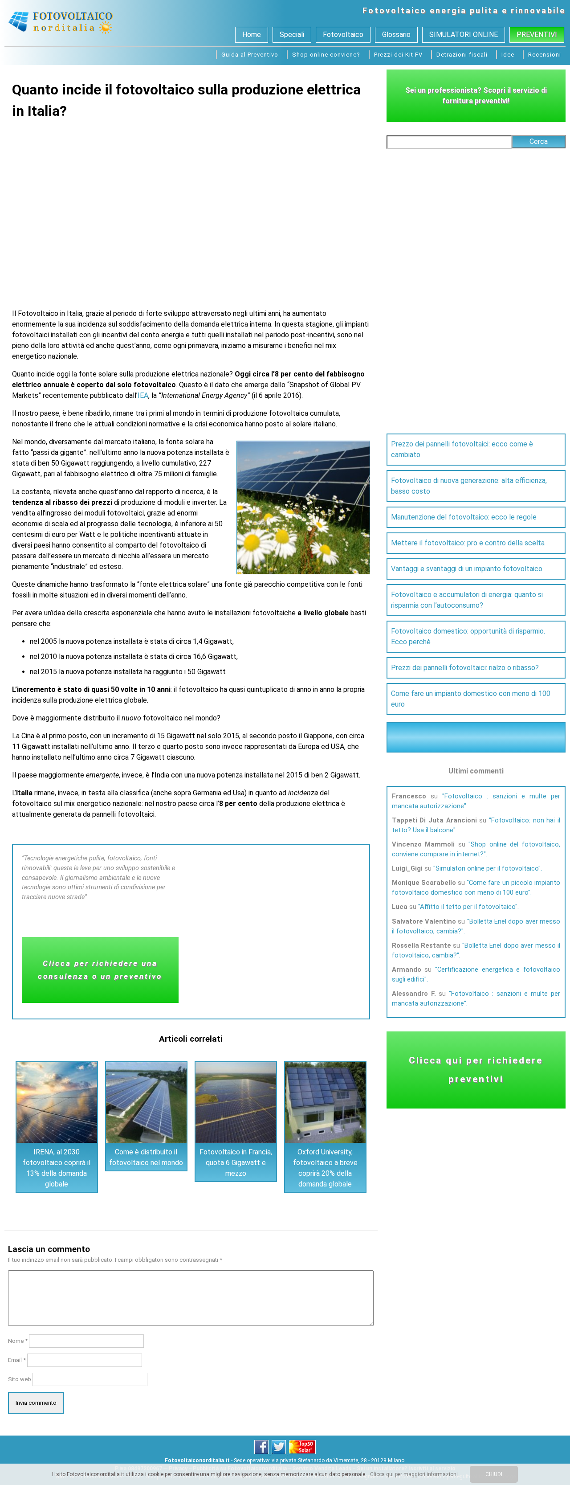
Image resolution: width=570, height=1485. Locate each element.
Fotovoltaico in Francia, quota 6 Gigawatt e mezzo (236, 1163)
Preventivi (537, 34)
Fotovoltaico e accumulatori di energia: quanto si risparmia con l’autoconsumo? (467, 600)
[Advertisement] (191, 210)
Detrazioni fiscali (462, 54)
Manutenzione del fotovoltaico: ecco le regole (464, 517)
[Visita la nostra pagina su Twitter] (279, 1452)
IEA (143, 395)
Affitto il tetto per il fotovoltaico (467, 907)
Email (17, 1360)
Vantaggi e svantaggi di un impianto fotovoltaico (466, 569)
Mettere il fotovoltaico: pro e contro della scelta (468, 543)
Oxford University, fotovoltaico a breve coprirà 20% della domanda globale (325, 1168)
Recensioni (544, 54)
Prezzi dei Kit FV (398, 54)
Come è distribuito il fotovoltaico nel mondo (146, 1157)
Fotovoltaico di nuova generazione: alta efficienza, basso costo (469, 485)
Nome (18, 1341)
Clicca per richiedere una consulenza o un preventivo (100, 970)
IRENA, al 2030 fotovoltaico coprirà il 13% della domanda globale (56, 1168)
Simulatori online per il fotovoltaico (487, 868)
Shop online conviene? (326, 54)
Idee (507, 54)
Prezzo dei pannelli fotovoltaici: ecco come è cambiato (462, 449)
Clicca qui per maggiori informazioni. (414, 1474)
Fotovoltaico (394, 10)
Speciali (292, 34)
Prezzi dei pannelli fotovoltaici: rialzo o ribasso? (465, 667)
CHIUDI (493, 1474)
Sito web (19, 1379)
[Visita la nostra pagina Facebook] (262, 1452)
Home (251, 34)
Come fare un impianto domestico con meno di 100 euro (470, 698)
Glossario (396, 34)
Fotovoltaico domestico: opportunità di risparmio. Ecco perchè (468, 636)
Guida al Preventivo (249, 54)
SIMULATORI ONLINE (463, 34)
